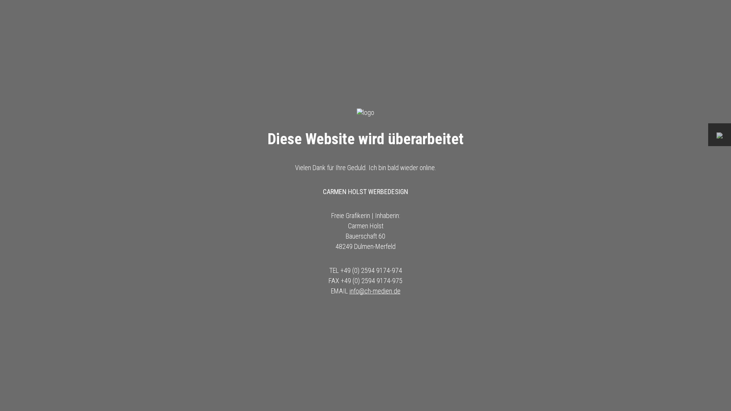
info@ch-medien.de (375, 291)
